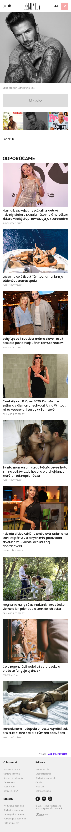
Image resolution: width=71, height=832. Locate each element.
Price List (40, 786)
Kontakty (8, 798)
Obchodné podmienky (46, 778)
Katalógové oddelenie (13, 814)
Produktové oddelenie (13, 805)
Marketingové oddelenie (14, 818)
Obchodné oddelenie (13, 810)
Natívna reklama (43, 790)
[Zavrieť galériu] (64, 6)
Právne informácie (11, 769)
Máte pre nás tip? (11, 823)
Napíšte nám (9, 786)
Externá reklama (43, 773)
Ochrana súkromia (11, 773)
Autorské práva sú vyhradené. (49, 808)
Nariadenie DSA (10, 790)
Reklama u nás (42, 769)
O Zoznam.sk (10, 762)
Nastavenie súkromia (13, 778)
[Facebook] (38, 799)
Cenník (39, 782)
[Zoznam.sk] (42, 815)
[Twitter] (50, 799)
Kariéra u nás (9, 782)
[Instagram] (44, 799)
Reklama (40, 762)
